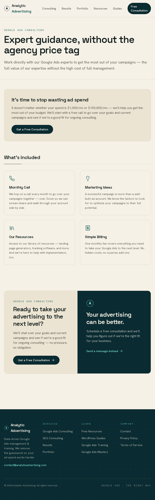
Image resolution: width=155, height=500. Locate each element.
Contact (125, 431)
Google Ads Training (95, 445)
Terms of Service (131, 445)
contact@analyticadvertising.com (25, 465)
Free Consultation (139, 8)
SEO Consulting (53, 438)
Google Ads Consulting (58, 431)
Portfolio (82, 8)
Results (66, 8)
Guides (117, 8)
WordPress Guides (93, 438)
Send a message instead (102, 351)
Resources (100, 8)
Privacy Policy (129, 438)
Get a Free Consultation (32, 129)
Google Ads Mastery (95, 452)
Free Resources (92, 431)
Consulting (49, 8)
